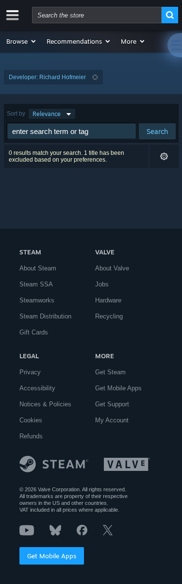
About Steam (37, 268)
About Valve (112, 268)
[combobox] (97, 15)
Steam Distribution (45, 316)
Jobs (102, 284)
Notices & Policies (45, 404)
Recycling (109, 316)
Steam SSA (36, 284)
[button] (21, 41)
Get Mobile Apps (51, 556)
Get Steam (110, 372)
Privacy (30, 372)
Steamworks (36, 300)
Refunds (31, 436)
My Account (112, 420)
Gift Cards (33, 332)
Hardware (108, 300)
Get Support (112, 404)
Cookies (30, 420)
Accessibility (37, 388)
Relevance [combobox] (47, 113)
